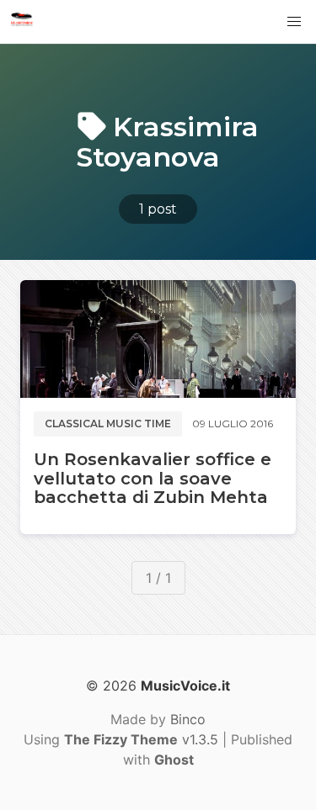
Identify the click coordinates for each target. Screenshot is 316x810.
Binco (188, 719)
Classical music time (108, 423)
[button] (294, 22)
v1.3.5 (141, 739)
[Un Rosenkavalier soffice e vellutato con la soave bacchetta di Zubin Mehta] (158, 339)
